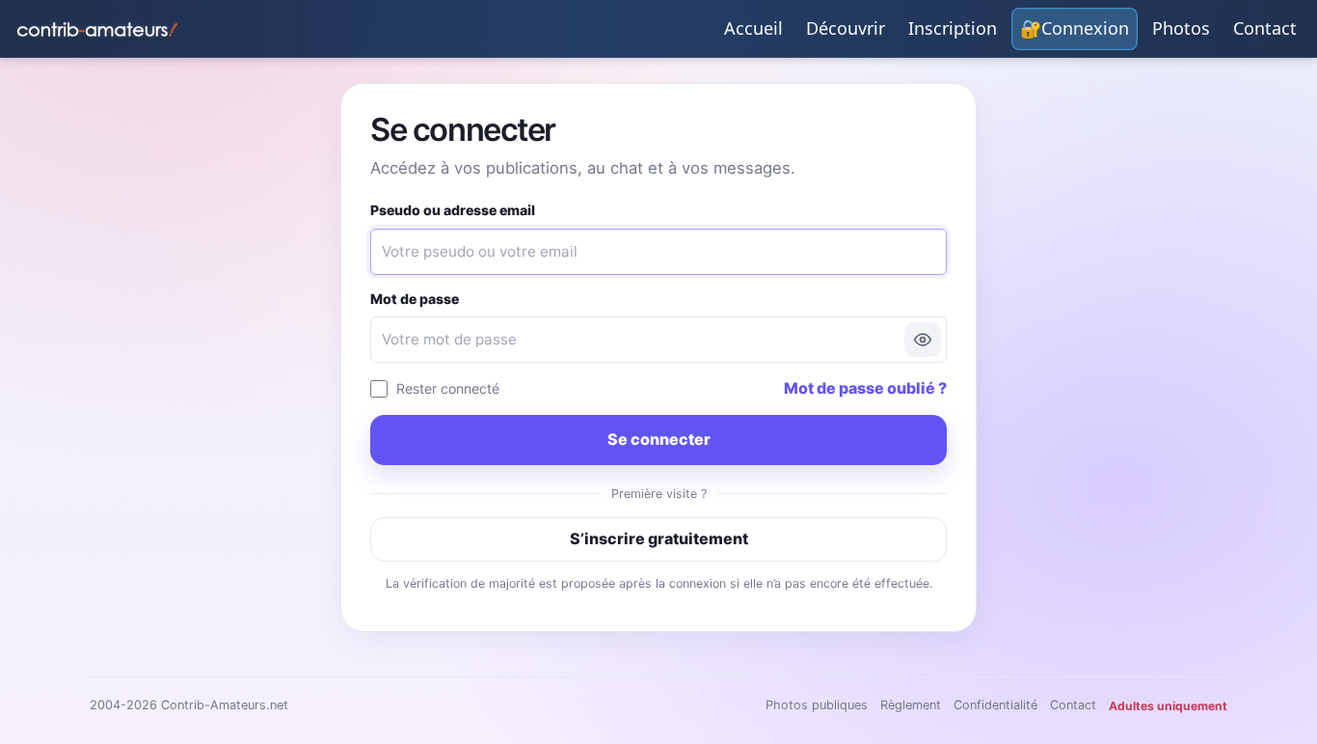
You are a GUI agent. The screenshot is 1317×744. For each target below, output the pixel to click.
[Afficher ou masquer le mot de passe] (922, 339)
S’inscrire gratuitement (659, 538)
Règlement (910, 705)
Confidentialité (995, 705)
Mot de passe (414, 298)
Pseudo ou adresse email (452, 210)
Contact (1073, 705)
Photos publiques (817, 705)
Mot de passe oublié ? (865, 388)
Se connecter (659, 439)
